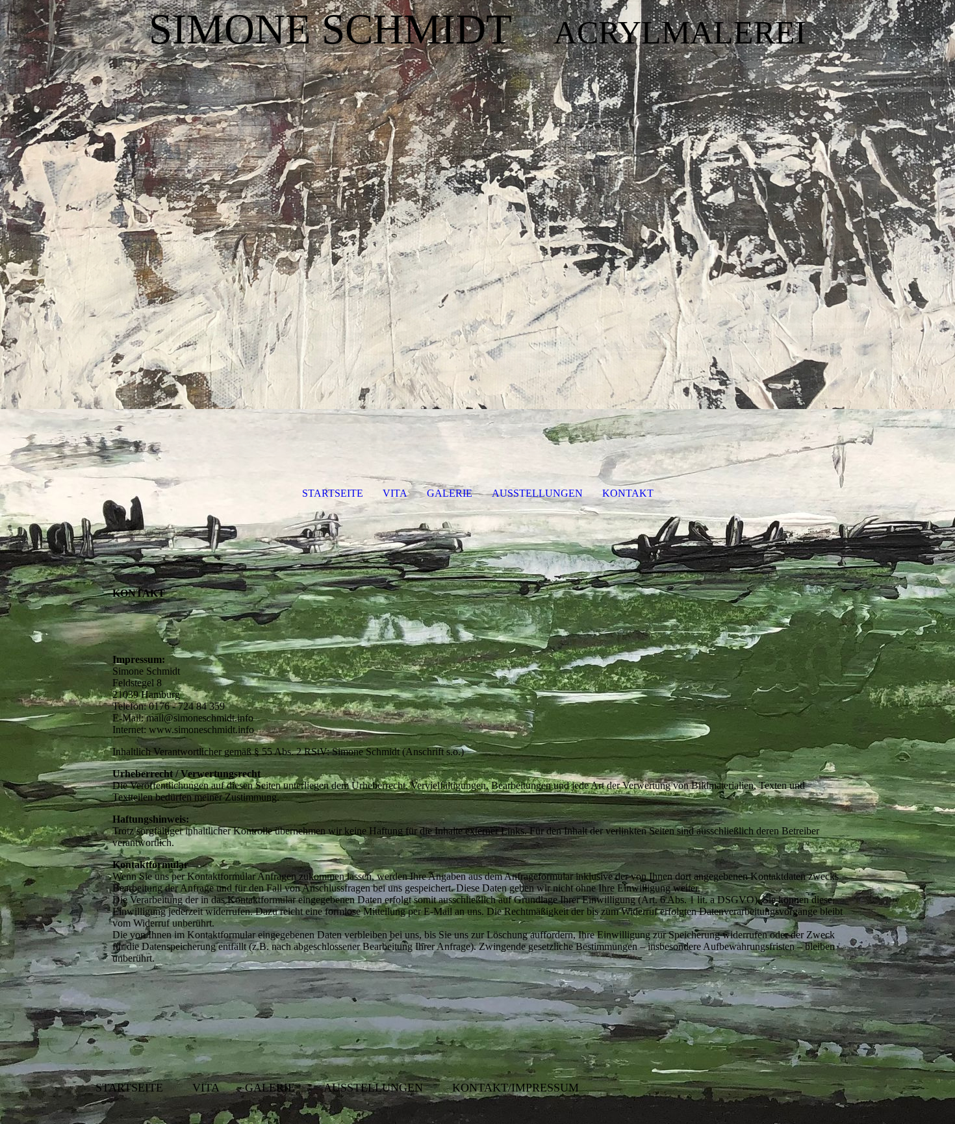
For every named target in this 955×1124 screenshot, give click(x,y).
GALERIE (449, 493)
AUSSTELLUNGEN (537, 493)
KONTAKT (628, 493)
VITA (395, 493)
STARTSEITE (332, 493)
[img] (477, 227)
